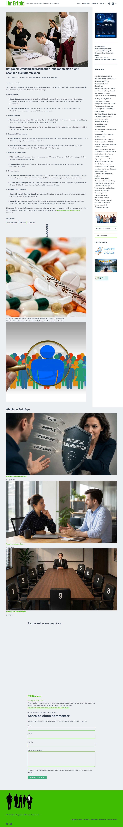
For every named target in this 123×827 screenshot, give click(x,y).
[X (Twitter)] (113, 4)
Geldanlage (110, 109)
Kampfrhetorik (100, 127)
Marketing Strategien (108, 144)
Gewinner (98, 117)
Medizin (104, 146)
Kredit (96, 142)
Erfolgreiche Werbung (102, 103)
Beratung (105, 81)
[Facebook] (109, 4)
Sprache (108, 164)
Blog (78, 3)
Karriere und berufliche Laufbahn (105, 129)
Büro (96, 91)
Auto (96, 81)
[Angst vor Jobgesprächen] (61, 512)
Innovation (105, 119)
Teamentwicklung (109, 181)
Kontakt (102, 3)
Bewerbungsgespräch (102, 88)
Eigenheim (98, 96)
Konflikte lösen (100, 137)
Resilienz (109, 159)
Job (105, 124)
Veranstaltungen (100, 188)
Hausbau (109, 117)
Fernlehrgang (99, 106)
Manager (98, 144)
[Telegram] (47, 235)
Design (107, 91)
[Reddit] (47, 236)
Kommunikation (101, 134)
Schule (104, 161)
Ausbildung (111, 79)
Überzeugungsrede (101, 207)
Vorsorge (106, 197)
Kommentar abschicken (37, 777)
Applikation (99, 76)
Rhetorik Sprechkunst (40, 77)
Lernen (110, 142)
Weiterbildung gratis (102, 57)
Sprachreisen (99, 166)
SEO (96, 164)
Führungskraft (100, 109)
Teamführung (99, 183)
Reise (104, 159)
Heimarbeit (98, 119)
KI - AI (97, 131)
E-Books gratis (100, 46)
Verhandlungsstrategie (102, 190)
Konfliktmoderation (101, 139)
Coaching (101, 91)
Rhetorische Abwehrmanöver (16, 476)
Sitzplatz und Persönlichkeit (16, 611)
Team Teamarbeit (52, 77)
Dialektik (112, 91)
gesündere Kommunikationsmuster (68, 210)
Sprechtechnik (99, 169)
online (97, 156)
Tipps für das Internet (102, 185)
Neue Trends (109, 154)
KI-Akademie (86, 3)
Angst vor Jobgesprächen (15, 544)
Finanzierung (108, 106)
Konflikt (23, 222)
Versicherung (99, 197)
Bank (99, 81)
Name (29, 726)
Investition (99, 124)
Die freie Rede (99, 93)
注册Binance (34, 696)
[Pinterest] (47, 230)
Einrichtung (112, 96)
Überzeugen (105, 202)
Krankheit (110, 139)
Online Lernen (104, 156)
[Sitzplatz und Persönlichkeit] (61, 579)
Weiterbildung (100, 200)
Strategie (113, 169)
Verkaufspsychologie (101, 195)
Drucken (107, 93)
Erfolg (97, 98)
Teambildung (98, 181)
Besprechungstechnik (101, 83)
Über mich (95, 3)
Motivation (112, 151)
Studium (97, 178)
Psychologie (98, 159)
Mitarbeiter (112, 149)
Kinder (102, 131)
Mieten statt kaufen (101, 149)
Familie (113, 103)
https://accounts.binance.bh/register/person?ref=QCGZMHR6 (48, 708)
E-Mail (30, 734)
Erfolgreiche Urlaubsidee (102, 101)
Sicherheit (101, 164)
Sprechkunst (109, 166)
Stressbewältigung (101, 171)
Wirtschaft (109, 200)
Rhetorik (32, 222)
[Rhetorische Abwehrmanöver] (61, 444)
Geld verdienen (101, 114)
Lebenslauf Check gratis (103, 51)
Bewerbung (99, 86)
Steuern (106, 169)
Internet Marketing (101, 121)
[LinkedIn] (47, 231)
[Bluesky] (47, 228)
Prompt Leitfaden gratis (103, 49)
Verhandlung (110, 188)
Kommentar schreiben (35, 750)
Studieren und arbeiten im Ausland (104, 175)
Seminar (110, 161)
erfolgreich (106, 98)
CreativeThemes (111, 819)
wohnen (98, 202)
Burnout (113, 88)
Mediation (98, 147)
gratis (104, 116)
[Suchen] (116, 3)
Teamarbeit (105, 178)
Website (30, 742)
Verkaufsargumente (101, 193)
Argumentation (12, 222)
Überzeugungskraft (101, 205)
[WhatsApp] (47, 233)
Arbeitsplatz (107, 76)
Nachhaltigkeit (99, 154)
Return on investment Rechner (106, 59)
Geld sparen (99, 111)
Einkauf (105, 96)
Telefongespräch (108, 183)
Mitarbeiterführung (101, 151)
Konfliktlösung (27, 77)
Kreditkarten (102, 142)
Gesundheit (112, 114)
